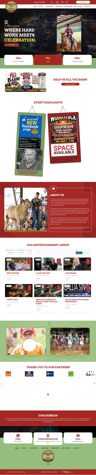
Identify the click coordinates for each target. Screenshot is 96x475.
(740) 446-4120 (18, 441)
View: (77, 250)
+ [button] (1, 383)
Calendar (87, 252)
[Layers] (94, 383)
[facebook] (48, 464)
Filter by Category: (10, 250)
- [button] (1, 385)
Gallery (79, 252)
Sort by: (30, 250)
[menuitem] (35, 6)
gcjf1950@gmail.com (78, 441)
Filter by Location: (21, 250)
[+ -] (48, 396)
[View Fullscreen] (1, 387)
